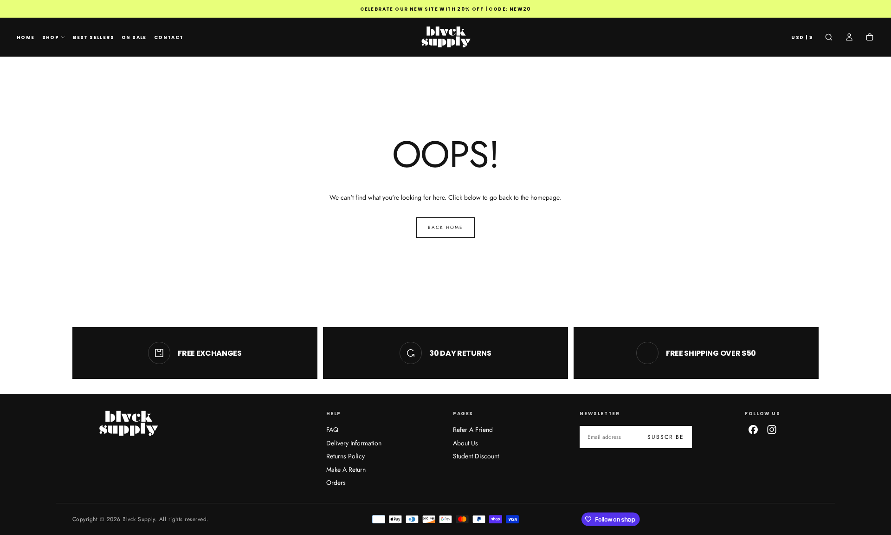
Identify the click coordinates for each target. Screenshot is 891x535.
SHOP (50, 37)
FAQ (332, 429)
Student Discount (476, 456)
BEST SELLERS (93, 37)
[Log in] (849, 38)
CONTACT (169, 37)
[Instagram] (771, 429)
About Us (465, 443)
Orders (336, 482)
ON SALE (134, 37)
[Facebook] (753, 429)
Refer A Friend (473, 429)
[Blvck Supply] (128, 423)
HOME (26, 37)
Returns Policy (345, 456)
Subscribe (665, 437)
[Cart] (869, 38)
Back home (445, 227)
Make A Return (346, 469)
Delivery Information (353, 443)
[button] (802, 38)
